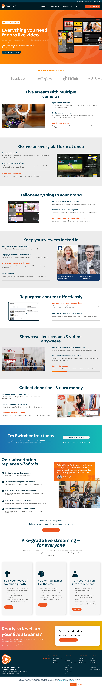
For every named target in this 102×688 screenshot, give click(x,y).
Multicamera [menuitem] (82, 665)
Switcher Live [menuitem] (68, 667)
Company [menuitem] (93, 655)
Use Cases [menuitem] (83, 655)
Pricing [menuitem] (46, 655)
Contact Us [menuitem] (93, 667)
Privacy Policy (62, 680)
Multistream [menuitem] (82, 662)
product (44, 6)
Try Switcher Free (92, 6)
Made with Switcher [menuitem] (70, 662)
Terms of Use (71, 680)
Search (81, 1)
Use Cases (66, 6)
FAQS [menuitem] (94, 1)
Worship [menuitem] (81, 658)
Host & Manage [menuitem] (57, 658)
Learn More (9, 607)
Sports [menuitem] (81, 660)
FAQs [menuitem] (66, 669)
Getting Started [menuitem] (69, 665)
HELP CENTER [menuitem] (88, 1)
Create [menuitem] (55, 660)
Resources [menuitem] (69, 655)
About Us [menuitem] (92, 658)
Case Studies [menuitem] (68, 671)
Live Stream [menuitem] (56, 665)
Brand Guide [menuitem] (93, 665)
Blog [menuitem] (66, 658)
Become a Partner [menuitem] (95, 669)
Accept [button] (72, 684)
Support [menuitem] (46, 658)
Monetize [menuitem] (55, 662)
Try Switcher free (75, 437)
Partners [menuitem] (67, 660)
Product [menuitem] (56, 655)
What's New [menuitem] (68, 673)
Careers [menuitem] (92, 660)
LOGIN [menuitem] (98, 1)
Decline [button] (80, 684)
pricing (77, 6)
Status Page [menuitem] (93, 662)
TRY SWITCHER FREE (50, 530)
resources (55, 6)
